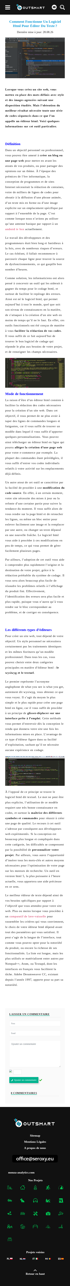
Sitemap (35, 1135)
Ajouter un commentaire (25, 1080)
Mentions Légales (35, 1141)
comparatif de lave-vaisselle (27, 916)
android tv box (14, 229)
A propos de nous (35, 1147)
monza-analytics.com (21, 1172)
